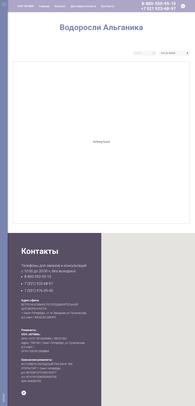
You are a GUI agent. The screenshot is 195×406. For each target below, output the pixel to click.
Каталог (60, 6)
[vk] (183, 6)
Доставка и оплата (83, 6)
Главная (44, 6)
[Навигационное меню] (4, 4)
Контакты (107, 6)
